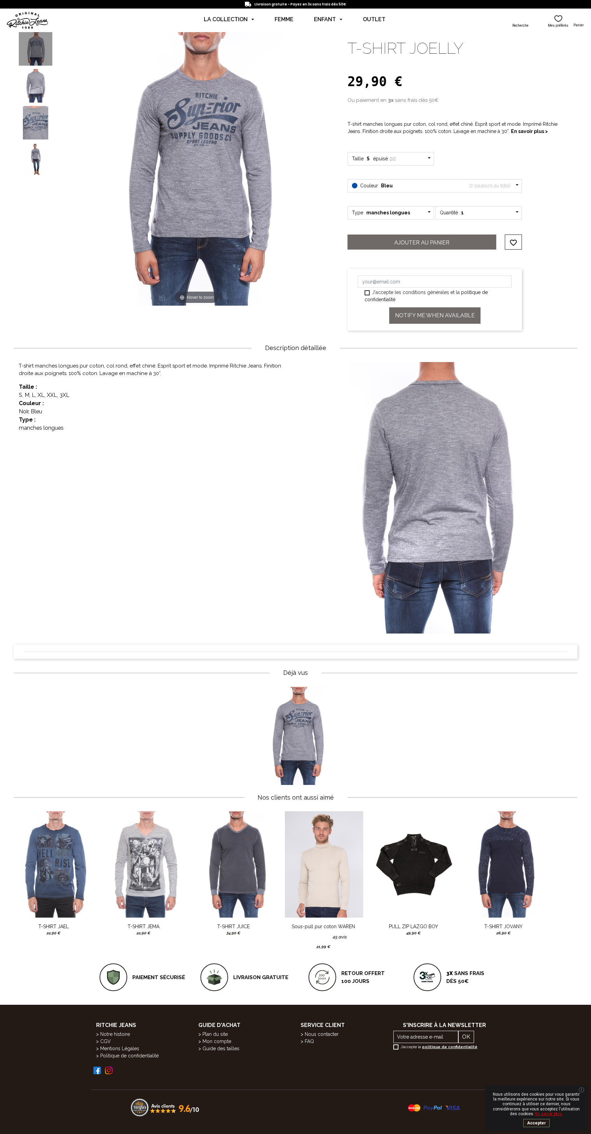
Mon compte (216, 1041)
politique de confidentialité (449, 1047)
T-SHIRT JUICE (233, 926)
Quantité (452, 212)
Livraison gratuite (260, 977)
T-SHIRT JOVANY (503, 926)
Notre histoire (115, 1034)
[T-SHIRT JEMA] (143, 864)
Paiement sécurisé (158, 977)
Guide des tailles (220, 1048)
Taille (370, 158)
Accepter (536, 1123)
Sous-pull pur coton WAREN (323, 926)
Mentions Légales (119, 1048)
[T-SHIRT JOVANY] (503, 864)
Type (381, 212)
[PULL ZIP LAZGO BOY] (413, 864)
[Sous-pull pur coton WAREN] (323, 864)
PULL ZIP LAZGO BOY (413, 926)
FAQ (309, 1041)
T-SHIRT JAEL (53, 926)
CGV (105, 1041)
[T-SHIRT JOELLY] (35, 49)
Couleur (435, 185)
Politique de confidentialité (129, 1055)
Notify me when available (435, 315)
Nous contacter (322, 1034)
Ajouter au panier (421, 242)
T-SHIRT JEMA (143, 926)
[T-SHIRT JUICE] (233, 864)
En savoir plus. (549, 1113)
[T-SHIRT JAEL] (53, 864)
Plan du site (215, 1034)
